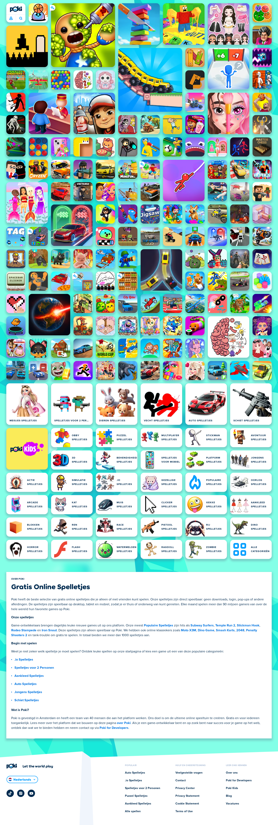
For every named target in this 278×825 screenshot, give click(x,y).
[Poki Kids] (27, 449)
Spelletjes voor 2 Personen (34, 667)
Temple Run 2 (225, 625)
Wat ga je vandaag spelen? (20, 18)
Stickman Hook (248, 625)
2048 (240, 630)
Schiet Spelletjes (26, 700)
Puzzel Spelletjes (136, 796)
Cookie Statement (187, 803)
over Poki (124, 723)
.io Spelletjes (23, 659)
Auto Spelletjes (25, 684)
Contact (180, 780)
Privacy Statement (187, 796)
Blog (229, 796)
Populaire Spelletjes (158, 625)
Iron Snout (49, 630)
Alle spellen (133, 811)
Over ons (232, 772)
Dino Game (206, 630)
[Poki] (16, 9)
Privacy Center (185, 788)
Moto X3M (188, 630)
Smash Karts (225, 630)
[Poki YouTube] (31, 793)
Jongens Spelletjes (28, 692)
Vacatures (232, 803)
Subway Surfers (202, 625)
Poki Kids (232, 788)
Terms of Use (184, 811)
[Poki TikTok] (10, 793)
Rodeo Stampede (23, 630)
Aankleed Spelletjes (29, 675)
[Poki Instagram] (20, 793)
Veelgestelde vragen (188, 772)
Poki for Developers (114, 727)
